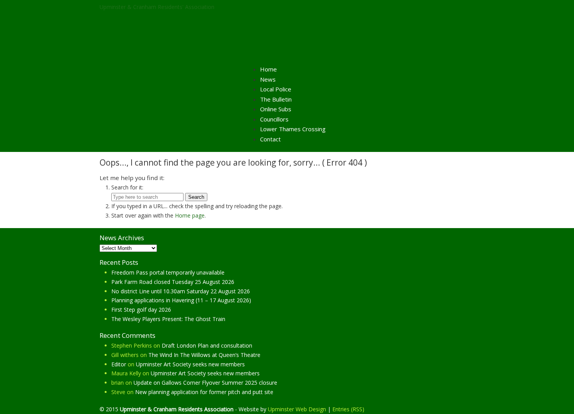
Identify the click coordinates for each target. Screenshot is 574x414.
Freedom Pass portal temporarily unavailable (168, 272)
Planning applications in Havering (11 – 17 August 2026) (181, 300)
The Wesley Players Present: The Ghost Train (168, 319)
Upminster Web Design (297, 409)
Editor (118, 364)
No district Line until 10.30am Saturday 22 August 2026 (180, 291)
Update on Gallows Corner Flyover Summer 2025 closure (205, 382)
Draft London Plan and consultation (207, 345)
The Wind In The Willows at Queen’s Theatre (204, 355)
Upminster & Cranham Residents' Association (157, 7)
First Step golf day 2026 (141, 309)
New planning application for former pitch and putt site (204, 392)
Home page (190, 215)
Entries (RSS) (348, 409)
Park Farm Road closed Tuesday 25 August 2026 (172, 282)
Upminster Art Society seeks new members (190, 364)
